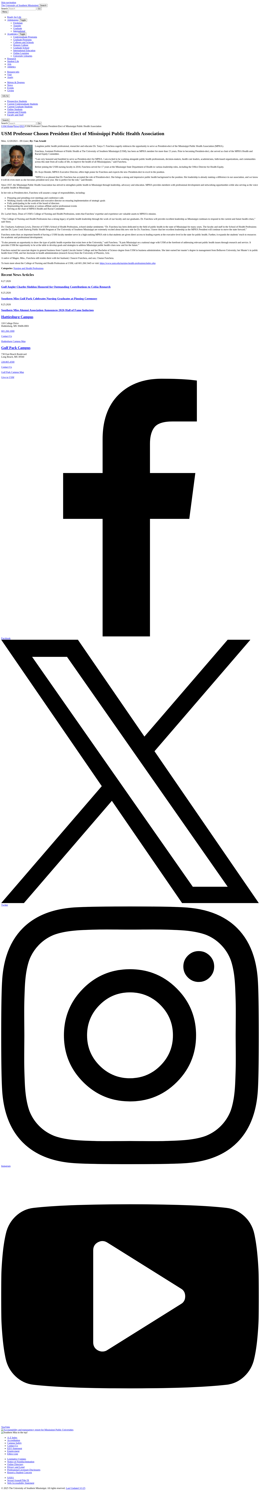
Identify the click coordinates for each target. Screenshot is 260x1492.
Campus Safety (14, 1443)
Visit (9, 74)
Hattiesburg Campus (17, 317)
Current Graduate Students (19, 106)
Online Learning (21, 53)
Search (5, 120)
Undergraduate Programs (25, 37)
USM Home (7, 126)
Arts (9, 64)
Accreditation (13, 1440)
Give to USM (7, 377)
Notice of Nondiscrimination (20, 1461)
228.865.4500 (7, 362)
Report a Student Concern (19, 1472)
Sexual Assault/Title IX (18, 1480)
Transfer (17, 25)
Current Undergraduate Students (22, 104)
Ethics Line (12, 1454)
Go (39, 9)
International (19, 31)
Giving (10, 90)
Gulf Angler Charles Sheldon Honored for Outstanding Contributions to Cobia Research (56, 286)
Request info (13, 72)
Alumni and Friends (16, 112)
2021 (22, 126)
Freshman (18, 23)
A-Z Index (12, 1437)
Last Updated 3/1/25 (75, 1488)
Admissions (12, 20)
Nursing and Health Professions (28, 268)
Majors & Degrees (16, 82)
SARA (10, 1477)
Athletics (11, 66)
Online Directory (15, 1464)
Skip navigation (8, 2)
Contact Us (6, 336)
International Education (24, 50)
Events (10, 88)
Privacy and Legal (16, 1467)
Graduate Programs (22, 39)
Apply (10, 77)
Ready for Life (14, 17)
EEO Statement (14, 1448)
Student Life (13, 61)
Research (11, 58)
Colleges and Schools (23, 42)
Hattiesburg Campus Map (13, 341)
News (10, 85)
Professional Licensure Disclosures (23, 1470)
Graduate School (21, 48)
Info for (5, 96)
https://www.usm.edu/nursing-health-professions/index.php (128, 263)
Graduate (17, 28)
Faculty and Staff (15, 114)
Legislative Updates (16, 1459)
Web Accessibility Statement (20, 1483)
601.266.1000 (7, 331)
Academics (12, 34)
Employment (13, 1451)
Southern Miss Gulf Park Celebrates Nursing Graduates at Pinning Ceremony (49, 298)
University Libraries (22, 56)
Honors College (20, 45)
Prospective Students (17, 101)
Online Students (14, 109)
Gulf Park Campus (15, 348)
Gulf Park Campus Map (12, 372)
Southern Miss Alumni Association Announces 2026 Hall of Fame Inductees (47, 310)
